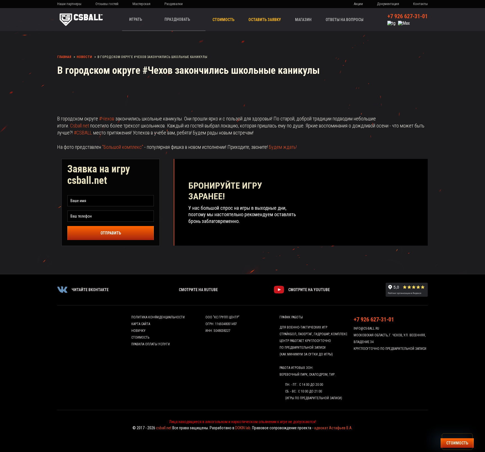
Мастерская (141, 4)
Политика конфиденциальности (158, 317)
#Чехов (106, 119)
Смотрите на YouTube (309, 289)
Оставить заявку (264, 19)
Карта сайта (140, 324)
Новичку (138, 331)
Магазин (303, 19)
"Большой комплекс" (122, 147)
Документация (388, 4)
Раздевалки (173, 4)
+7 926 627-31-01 (407, 16)
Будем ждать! (283, 147)
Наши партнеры (69, 4)
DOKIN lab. (243, 428)
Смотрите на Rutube (198, 289)
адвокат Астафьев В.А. (333, 428)
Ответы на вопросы (344, 19)
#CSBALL (83, 133)
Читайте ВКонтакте (90, 289)
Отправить (110, 233)
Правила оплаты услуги (150, 344)
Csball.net (79, 126)
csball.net (163, 428)
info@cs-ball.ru (366, 328)
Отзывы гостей (106, 4)
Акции (358, 4)
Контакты (420, 4)
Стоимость (223, 19)
